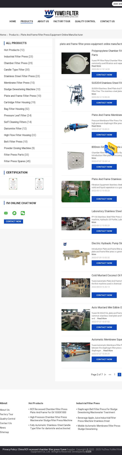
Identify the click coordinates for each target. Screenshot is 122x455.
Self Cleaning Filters (15, 122)
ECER (88, 451)
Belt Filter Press (13, 141)
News (3, 427)
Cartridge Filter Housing (17, 102)
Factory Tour (62, 21)
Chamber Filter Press (15, 63)
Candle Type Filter (14, 69)
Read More (96, 66)
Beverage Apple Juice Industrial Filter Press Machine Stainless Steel (97, 419)
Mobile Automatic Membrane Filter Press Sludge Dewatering (99, 427)
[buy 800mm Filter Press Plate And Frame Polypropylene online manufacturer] (75, 159)
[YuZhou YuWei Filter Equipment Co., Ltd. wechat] (25, 213)
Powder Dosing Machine (17, 148)
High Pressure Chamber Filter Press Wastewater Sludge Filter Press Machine (51, 419)
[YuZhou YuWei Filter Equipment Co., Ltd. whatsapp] (16, 213)
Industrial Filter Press (16, 56)
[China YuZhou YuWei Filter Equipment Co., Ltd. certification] (13, 184)
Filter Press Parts (14, 154)
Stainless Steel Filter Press (19, 76)
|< (105, 374)
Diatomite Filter (13, 128)
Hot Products (11, 50)
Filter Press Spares (14, 161)
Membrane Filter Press (17, 82)
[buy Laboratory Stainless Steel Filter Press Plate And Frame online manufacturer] (75, 223)
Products (27, 21)
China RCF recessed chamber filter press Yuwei (42, 449)
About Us (43, 21)
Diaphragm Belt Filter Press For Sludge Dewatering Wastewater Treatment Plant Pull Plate (97, 411)
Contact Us (107, 21)
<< (110, 374)
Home (13, 21)
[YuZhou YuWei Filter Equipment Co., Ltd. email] (8, 213)
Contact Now (104, 75)
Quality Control (85, 21)
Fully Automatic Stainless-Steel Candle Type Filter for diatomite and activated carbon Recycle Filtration (50, 427)
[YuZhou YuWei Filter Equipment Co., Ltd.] (61, 14)
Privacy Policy (10, 449)
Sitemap (4, 432)
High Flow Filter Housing (17, 135)
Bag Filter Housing (14, 108)
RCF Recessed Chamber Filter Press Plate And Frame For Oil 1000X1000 (48, 411)
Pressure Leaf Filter (15, 115)
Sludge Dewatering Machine (19, 89)
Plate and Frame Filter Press (20, 95)
